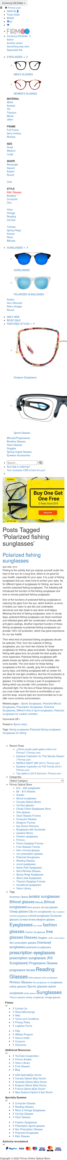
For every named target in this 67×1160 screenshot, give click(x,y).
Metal (10, 102)
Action (10, 39)
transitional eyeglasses (28, 885)
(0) (10, 21)
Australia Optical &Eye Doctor (30, 1081)
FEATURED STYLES (18, 323)
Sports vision (20, 724)
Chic (9, 202)
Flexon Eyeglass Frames (29, 843)
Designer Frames (25, 822)
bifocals (39, 902)
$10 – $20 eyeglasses (28, 788)
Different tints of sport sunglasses (34, 710)
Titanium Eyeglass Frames (30, 881)
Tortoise (11, 226)
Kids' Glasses (14, 192)
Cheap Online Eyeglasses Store (33, 808)
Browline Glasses (16, 441)
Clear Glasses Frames (28, 815)
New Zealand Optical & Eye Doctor (33, 1092)
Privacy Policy (22, 1022)
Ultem (10, 119)
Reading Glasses (25, 860)
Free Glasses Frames (28, 846)
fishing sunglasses (19, 729)
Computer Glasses (26, 819)
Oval (9, 181)
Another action (15, 43)
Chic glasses (23, 812)
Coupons (19, 1041)
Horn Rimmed (14, 303)
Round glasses (40, 982)
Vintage (11, 213)
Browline (11, 195)
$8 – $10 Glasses (25, 791)
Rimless (11, 136)
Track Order (13, 14)
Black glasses (33, 907)
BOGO (10, 18)
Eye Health (37, 925)
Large (10, 154)
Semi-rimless (14, 133)
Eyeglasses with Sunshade (30, 829)
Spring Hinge (14, 230)
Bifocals (11, 240)
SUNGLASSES (15, 247)
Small (10, 147)
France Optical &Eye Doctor (29, 1088)
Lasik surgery (59, 938)
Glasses (30, 937)
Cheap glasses (18, 911)
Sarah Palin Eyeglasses (29, 867)
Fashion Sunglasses (35, 932)
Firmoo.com (14, 7)
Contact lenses (27, 919)
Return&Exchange (24, 1012)
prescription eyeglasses (32, 952)
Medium (11, 150)
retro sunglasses (50, 977)
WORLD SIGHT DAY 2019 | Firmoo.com (38, 763)
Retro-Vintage (14, 306)
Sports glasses (37, 986)
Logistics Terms (23, 1025)
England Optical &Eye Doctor (30, 1085)
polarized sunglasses (38, 947)
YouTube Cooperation (26, 1056)
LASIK (50, 938)
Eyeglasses (21, 924)
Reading (11, 216)
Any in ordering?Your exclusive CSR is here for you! (26, 468)
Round (10, 175)
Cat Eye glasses (25, 805)
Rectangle (12, 164)
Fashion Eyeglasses (25, 1122)
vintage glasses (52, 997)
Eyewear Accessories (18, 455)
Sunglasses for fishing (14, 733)
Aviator (10, 171)
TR (8, 109)
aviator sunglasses (44, 896)
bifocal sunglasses (26, 798)
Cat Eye (11, 220)
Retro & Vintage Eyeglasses (29, 1110)
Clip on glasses (58, 911)
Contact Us (20, 1008)
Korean (11, 233)
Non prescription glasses (22, 942)
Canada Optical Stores (28, 801)
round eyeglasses (26, 864)
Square (11, 168)
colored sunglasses (38, 915)
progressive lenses (22, 970)
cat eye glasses (49, 907)
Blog (17, 1069)
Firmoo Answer (23, 1059)
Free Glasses (22, 1066)
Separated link (15, 50)
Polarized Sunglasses (28, 857)
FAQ (17, 1031)
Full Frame (13, 130)
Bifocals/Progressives (18, 438)
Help (17, 1015)
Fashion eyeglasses (27, 836)
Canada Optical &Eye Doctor (30, 1078)
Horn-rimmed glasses (28, 850)
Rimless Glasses (20, 982)
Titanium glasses (17, 997)
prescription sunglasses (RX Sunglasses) (31, 960)
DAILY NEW (13, 316)
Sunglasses (49, 991)
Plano (10, 237)
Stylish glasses (30, 993)
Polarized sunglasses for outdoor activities (33, 712)
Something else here (18, 46)
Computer (12, 199)
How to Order (22, 1038)
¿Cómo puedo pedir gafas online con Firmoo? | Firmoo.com (36, 750)
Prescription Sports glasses (29, 1125)
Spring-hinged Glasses (19, 451)
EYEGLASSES (15, 57)
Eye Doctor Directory (27, 826)
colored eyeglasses (18, 915)
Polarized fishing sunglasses (22, 557)
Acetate (11, 105)
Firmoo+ (20, 840)
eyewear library (24, 833)
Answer (20, 795)
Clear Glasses (14, 445)
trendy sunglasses (35, 997)
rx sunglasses (54, 982)
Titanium (11, 112)
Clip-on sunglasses (40, 911)
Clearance (20, 1044)
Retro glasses (35, 977)
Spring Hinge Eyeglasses (29, 874)
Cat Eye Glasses (23, 1113)
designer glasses (45, 919)
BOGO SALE (14, 320)
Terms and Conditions (26, 1018)
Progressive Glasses (43, 963)
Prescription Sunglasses (29, 707)
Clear (10, 209)
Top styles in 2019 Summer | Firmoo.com (38, 773)
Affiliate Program (23, 1034)
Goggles (11, 448)
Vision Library (23, 888)
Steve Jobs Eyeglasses (28, 878)
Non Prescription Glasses (28, 1129)
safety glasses (18, 986)
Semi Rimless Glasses (28, 871)
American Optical (18, 896)
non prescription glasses (29, 853)
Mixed (10, 116)
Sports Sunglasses (31, 703)
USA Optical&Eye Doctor (28, 1075)
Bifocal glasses (22, 901)
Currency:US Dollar (13, 3)
